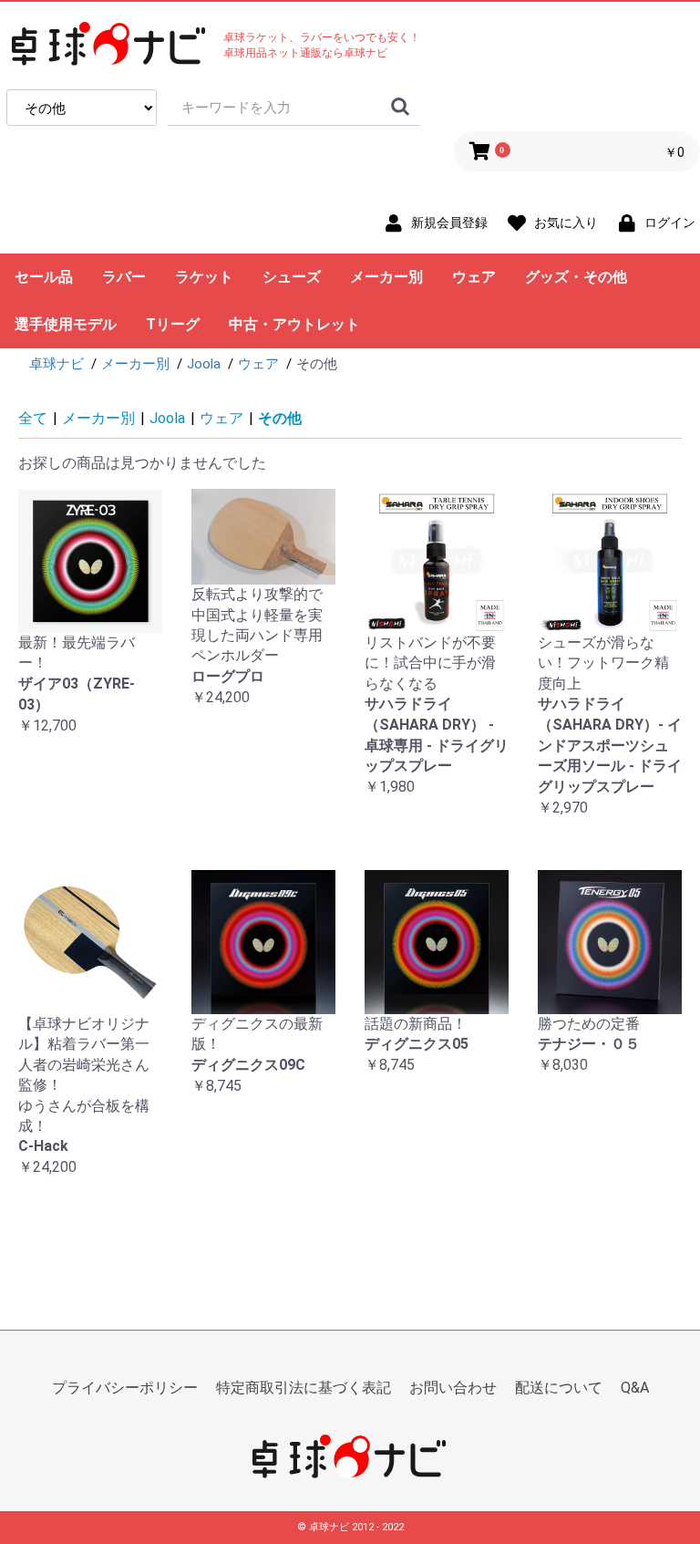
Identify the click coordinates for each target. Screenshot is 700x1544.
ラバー (124, 276)
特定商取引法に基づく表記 (303, 1387)
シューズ (291, 276)
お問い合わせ (453, 1387)
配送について (558, 1387)
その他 (280, 418)
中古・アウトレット (294, 324)
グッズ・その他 (576, 276)
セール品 (44, 276)
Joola (167, 418)
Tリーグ (173, 324)
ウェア (474, 276)
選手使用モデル (66, 324)
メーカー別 (386, 276)
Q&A (635, 1387)
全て (32, 418)
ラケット (204, 276)
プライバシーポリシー (125, 1387)
